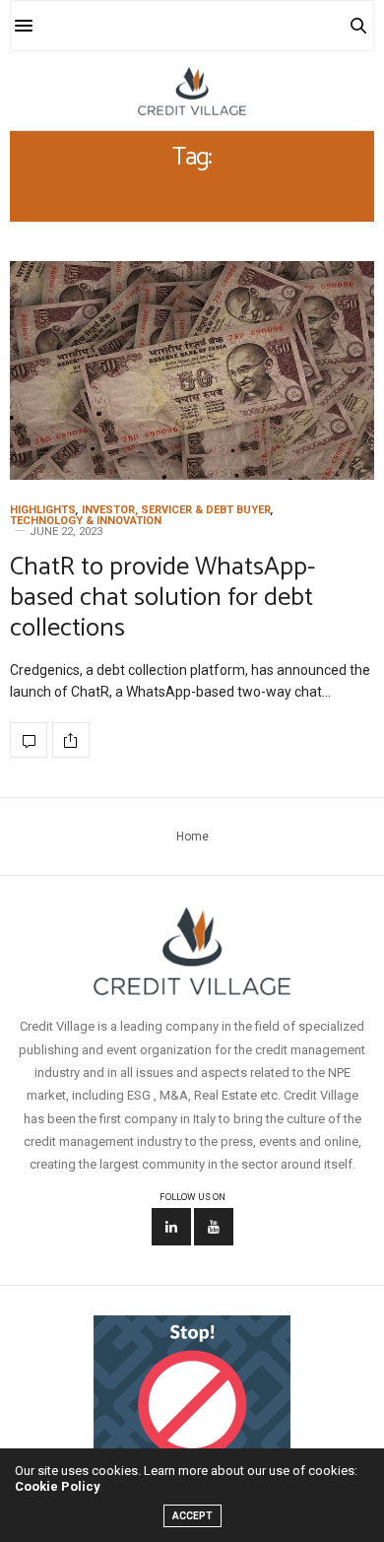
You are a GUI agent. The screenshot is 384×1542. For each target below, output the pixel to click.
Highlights (43, 509)
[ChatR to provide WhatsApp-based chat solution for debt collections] (192, 370)
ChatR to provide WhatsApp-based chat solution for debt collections (162, 597)
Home (192, 836)
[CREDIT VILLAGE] (192, 90)
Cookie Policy (57, 1486)
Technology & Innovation (85, 520)
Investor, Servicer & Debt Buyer (176, 509)
